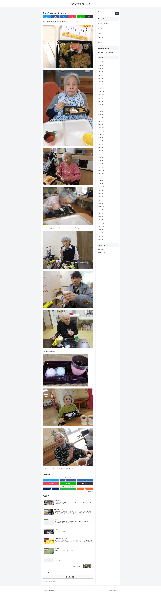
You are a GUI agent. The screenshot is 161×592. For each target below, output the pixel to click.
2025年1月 (100, 124)
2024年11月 (101, 131)
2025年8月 (100, 101)
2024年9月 (100, 137)
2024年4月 (100, 154)
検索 (99, 11)
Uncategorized (46, 474)
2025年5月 (100, 111)
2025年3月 (100, 118)
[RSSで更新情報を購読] (85, 489)
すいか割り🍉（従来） (103, 23)
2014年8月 (100, 233)
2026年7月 (100, 65)
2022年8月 (100, 193)
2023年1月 (100, 183)
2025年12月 (101, 88)
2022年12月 (101, 187)
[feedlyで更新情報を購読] (68, 489)
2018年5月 (100, 196)
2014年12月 (101, 219)
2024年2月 (100, 160)
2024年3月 (100, 157)
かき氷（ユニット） (103, 33)
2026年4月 (100, 75)
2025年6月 (100, 108)
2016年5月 (100, 203)
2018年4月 (100, 200)
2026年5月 (100, 71)
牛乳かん (100, 28)
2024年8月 (100, 141)
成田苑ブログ (101, 253)
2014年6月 (100, 239)
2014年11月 (101, 223)
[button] (89, 16)
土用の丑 (100, 42)
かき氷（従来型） (102, 37)
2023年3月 (100, 177)
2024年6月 (100, 147)
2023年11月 (101, 170)
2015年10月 (101, 206)
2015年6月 (100, 210)
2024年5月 (100, 150)
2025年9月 (100, 98)
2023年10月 (101, 173)
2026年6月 (100, 68)
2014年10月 (101, 226)
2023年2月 (100, 180)
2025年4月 (100, 114)
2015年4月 (100, 213)
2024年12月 (101, 127)
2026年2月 (100, 81)
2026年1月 (100, 85)
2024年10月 (101, 134)
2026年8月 (100, 62)
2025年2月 (100, 121)
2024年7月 (100, 144)
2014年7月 (100, 236)
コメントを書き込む (68, 577)
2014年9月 (100, 229)
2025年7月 (100, 104)
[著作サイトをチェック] (51, 489)
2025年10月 (101, 95)
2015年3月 (100, 216)
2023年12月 (101, 167)
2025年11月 (101, 91)
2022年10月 (101, 190)
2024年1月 (100, 164)
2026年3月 (100, 78)
